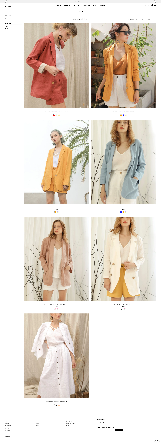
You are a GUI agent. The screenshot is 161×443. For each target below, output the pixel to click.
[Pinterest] (93, 228)
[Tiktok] (96, 228)
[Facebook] (88, 228)
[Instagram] (91, 228)
